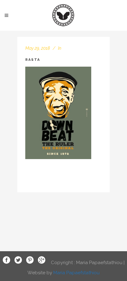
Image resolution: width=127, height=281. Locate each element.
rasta (32, 60)
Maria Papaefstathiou (76, 272)
